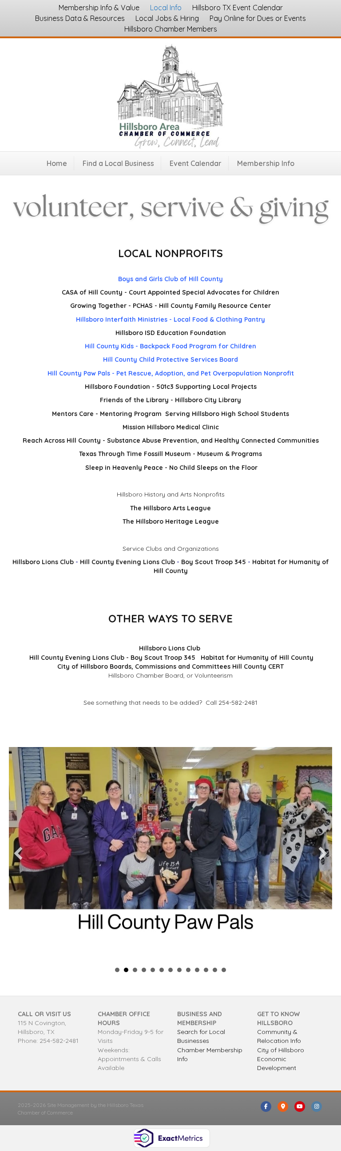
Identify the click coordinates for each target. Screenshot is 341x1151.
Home (57, 163)
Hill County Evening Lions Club (127, 562)
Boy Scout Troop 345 (213, 562)
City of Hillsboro (280, 1050)
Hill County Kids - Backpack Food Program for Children (170, 346)
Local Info (166, 7)
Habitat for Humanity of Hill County (257, 658)
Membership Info (265, 163)
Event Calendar (196, 163)
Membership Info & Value (99, 7)
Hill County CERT (258, 666)
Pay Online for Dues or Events (258, 18)
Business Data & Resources (80, 18)
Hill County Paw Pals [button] (126, 970)
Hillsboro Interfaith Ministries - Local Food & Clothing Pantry (170, 319)
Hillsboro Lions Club (43, 562)
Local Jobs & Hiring (167, 18)
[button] (18, 853)
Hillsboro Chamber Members (170, 28)
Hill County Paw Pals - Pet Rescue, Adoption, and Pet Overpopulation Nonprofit (171, 373)
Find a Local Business (118, 163)
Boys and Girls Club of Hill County (170, 279)
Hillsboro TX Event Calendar (237, 7)
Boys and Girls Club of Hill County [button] (117, 970)
